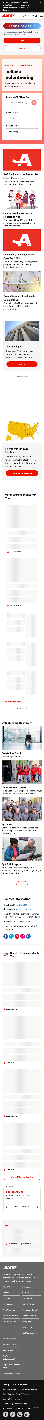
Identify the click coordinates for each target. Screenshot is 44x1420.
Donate (6, 1263)
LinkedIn (28, 907)
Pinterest (17, 907)
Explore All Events (12, 672)
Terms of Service (9, 1360)
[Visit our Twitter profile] (12, 1385)
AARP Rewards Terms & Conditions (17, 1364)
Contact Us (26, 1257)
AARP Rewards (9, 1280)
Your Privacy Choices (22, 1379)
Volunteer (7, 1269)
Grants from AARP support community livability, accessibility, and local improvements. (21, 306)
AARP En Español (29, 1263)
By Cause (7, 794)
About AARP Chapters (14, 758)
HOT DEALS (13, 1162)
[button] (41, 15)
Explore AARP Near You (17, 97)
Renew (22, 48)
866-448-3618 (20, 875)
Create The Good (11, 723)
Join (22, 40)
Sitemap (6, 1355)
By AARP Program (11, 834)
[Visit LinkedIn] (27, 1385)
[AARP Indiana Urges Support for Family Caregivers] (22, 160)
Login (32, 16)
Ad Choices (7, 1379)
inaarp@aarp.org (23, 880)
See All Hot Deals (22, 1177)
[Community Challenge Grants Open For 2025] (22, 240)
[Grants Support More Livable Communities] (22, 281)
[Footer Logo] (22, 1238)
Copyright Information (12, 1369)
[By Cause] (22, 779)
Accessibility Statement (27, 1360)
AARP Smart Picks (10, 1286)
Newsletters (27, 1269)
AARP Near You (9, 1292)
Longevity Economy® (11, 1344)
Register (24, 16)
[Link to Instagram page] (20, 1385)
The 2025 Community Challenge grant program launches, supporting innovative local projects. (20, 264)
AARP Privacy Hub (19, 1355)
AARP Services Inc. (29, 1303)
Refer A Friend (28, 1275)
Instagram (22, 907)
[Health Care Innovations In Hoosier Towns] (22, 198)
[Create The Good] (22, 708)
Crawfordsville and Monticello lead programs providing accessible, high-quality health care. (20, 223)
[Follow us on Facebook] (5, 1385)
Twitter (11, 907)
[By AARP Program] (22, 819)
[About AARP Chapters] (22, 742)
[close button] (41, 22)
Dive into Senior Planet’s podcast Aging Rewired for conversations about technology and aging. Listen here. (17, 6)
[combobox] (22, 102)
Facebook (5, 907)
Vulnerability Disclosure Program (16, 1374)
